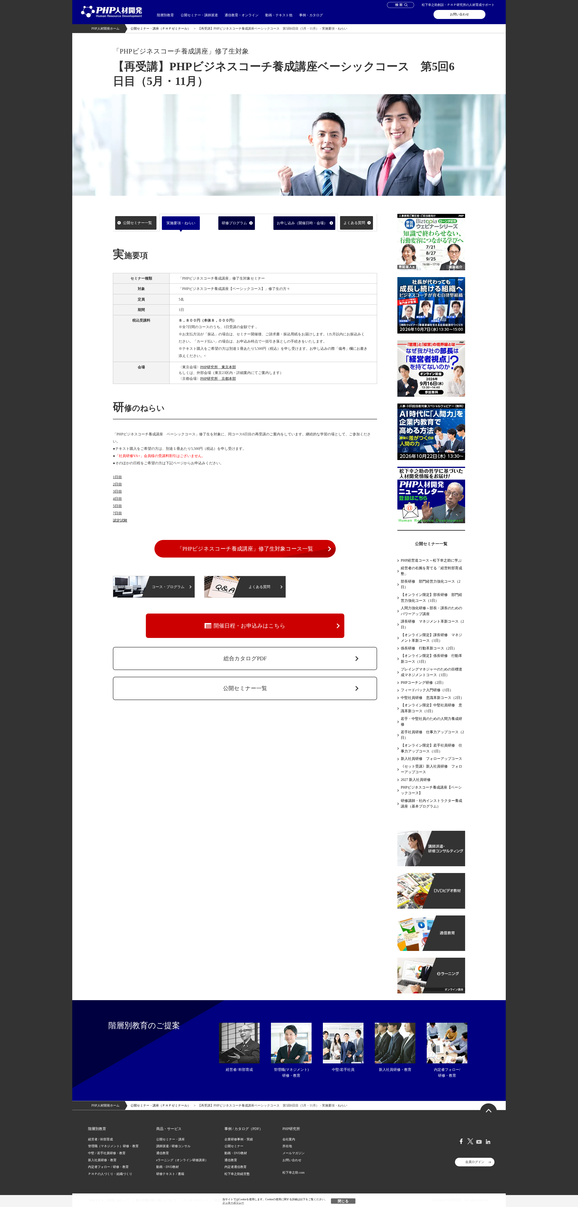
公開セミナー (233, 1146)
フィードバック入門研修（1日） (427, 690)
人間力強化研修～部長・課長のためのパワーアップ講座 (431, 611)
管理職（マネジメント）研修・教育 (113, 1146)
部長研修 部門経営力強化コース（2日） (430, 584)
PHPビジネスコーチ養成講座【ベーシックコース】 (431, 790)
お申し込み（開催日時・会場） (302, 223)
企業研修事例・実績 (238, 1139)
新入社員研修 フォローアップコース (431, 759)
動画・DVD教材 (167, 1167)
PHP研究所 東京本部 (218, 367)
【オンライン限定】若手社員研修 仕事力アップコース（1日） (431, 748)
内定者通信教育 (235, 1167)
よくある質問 (354, 223)
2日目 (117, 484)
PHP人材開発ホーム (105, 28)
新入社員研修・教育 (395, 1070)
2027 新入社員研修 (416, 780)
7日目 (117, 513)
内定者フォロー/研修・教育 (447, 1072)
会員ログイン (474, 1162)
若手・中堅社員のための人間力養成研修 (431, 721)
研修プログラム (234, 223)
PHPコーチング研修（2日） (423, 682)
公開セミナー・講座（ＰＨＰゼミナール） (161, 28)
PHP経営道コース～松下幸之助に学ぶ (431, 560)
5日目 (117, 506)
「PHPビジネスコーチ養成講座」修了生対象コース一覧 (245, 549)
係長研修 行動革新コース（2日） (429, 648)
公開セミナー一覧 (137, 223)
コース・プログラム (168, 587)
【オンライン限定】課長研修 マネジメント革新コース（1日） (431, 638)
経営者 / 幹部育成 (100, 1139)
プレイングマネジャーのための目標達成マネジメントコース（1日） (431, 672)
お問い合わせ (459, 14)
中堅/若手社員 (343, 1070)
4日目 (117, 499)
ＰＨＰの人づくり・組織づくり (110, 1174)
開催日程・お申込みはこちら (249, 626)
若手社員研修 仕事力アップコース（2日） (432, 735)
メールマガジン (293, 1153)
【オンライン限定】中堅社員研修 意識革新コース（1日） (431, 708)
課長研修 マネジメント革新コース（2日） (432, 624)
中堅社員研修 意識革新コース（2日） (432, 698)
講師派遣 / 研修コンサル (173, 1146)
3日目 (117, 491)
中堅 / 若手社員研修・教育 (107, 1153)
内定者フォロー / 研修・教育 (108, 1167)
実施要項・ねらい (180, 223)
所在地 (287, 1146)
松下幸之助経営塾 (237, 1174)
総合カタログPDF (245, 658)
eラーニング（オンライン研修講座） (182, 1160)
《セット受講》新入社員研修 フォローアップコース (431, 769)
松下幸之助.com (293, 1172)
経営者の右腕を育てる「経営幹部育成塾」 (431, 571)
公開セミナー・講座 (170, 1139)
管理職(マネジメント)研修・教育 (291, 1072)
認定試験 (120, 520)
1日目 (117, 477)
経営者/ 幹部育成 (239, 1070)
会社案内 (288, 1139)
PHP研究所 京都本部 (218, 379)
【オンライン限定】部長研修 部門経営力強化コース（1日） (431, 597)
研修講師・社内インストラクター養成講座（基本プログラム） (431, 803)
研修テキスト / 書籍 (170, 1174)
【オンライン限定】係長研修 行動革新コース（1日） (431, 658)
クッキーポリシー (233, 1202)
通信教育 (162, 1153)
